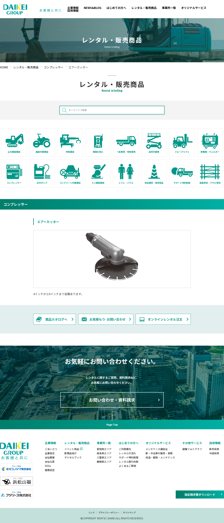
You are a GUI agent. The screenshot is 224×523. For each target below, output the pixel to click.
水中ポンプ (42, 182)
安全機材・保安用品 (154, 182)
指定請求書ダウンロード (199, 494)
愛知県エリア (104, 449)
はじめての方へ (116, 7)
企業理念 (50, 453)
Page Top (112, 424)
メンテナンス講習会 (157, 449)
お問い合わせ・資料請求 (112, 400)
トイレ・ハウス (126, 182)
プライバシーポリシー (108, 512)
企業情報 (73, 7)
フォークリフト (182, 151)
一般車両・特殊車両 (126, 151)
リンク (91, 512)
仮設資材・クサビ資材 (210, 182)
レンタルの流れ (127, 453)
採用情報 (73, 10)
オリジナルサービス (193, 7)
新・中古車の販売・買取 (159, 453)
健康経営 (50, 470)
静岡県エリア (104, 461)
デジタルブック (73, 457)
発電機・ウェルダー (210, 151)
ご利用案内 (125, 449)
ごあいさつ (51, 449)
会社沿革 (50, 461)
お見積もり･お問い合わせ (107, 319)
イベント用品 (71, 449)
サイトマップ (129, 512)
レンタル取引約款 (128, 461)
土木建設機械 (14, 151)
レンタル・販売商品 (144, 7)
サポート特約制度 (182, 182)
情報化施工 (98, 151)
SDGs (48, 466)
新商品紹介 (70, 453)
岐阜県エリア (104, 453)
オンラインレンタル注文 (165, 319)
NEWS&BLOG (92, 7)
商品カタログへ (56, 319)
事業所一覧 (169, 7)
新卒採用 (214, 449)
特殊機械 (70, 151)
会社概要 (50, 457)
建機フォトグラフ (192, 449)
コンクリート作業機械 (69, 182)
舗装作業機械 (42, 151)
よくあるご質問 (127, 466)
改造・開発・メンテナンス (160, 457)
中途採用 (214, 453)
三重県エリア (104, 457)
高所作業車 (154, 151)
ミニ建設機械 (98, 182)
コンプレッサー (14, 182)
